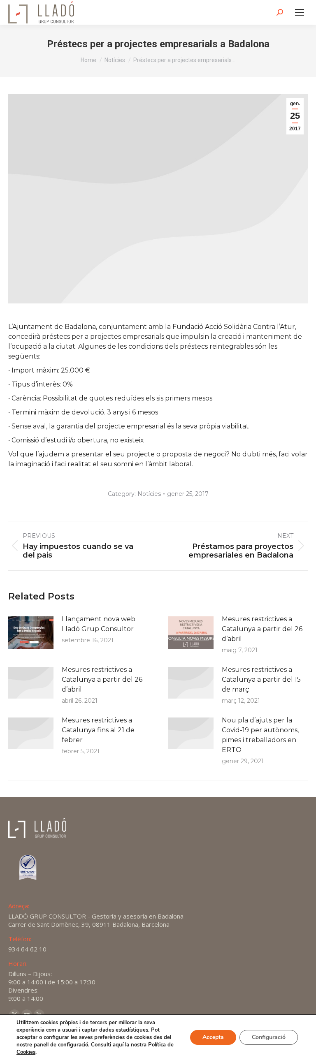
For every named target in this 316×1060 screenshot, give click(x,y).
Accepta (213, 1037)
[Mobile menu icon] (299, 12)
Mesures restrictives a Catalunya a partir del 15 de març (261, 679)
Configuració (269, 1037)
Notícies (149, 494)
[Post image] (30, 632)
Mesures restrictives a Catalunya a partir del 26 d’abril (262, 629)
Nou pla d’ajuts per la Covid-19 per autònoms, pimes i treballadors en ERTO (260, 735)
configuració (73, 1044)
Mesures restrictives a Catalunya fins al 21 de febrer (98, 730)
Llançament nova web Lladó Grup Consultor (98, 624)
